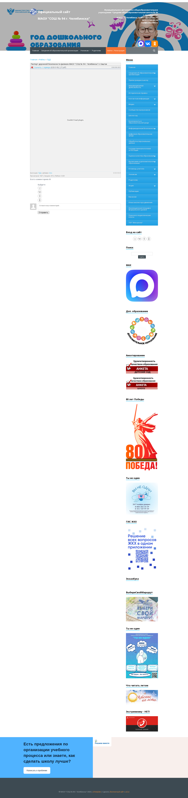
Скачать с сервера (42, 67)
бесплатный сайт (117, 792)
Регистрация (119, 50)
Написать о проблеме (37, 770)
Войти (109, 50)
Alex (50, 173)
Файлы (42, 59)
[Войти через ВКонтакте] (40, 192)
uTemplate (97, 792)
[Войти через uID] (40, 188)
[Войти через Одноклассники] (40, 200)
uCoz (127, 792)
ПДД (49, 59)
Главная (33, 59)
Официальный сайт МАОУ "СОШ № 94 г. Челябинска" (64, 12)
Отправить (43, 212)
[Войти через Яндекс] (40, 196)
